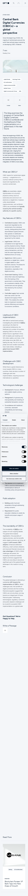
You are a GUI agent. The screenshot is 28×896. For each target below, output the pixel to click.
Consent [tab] (5, 420)
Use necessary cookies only (14, 478)
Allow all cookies (14, 468)
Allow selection (14, 473)
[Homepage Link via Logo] (6, 3)
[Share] (19, 100)
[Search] (14, 3)
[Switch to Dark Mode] (18, 3)
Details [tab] (14, 420)
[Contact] (8, 100)
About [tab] (23, 420)
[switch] (24, 452)
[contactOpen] (5, 630)
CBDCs (5, 191)
